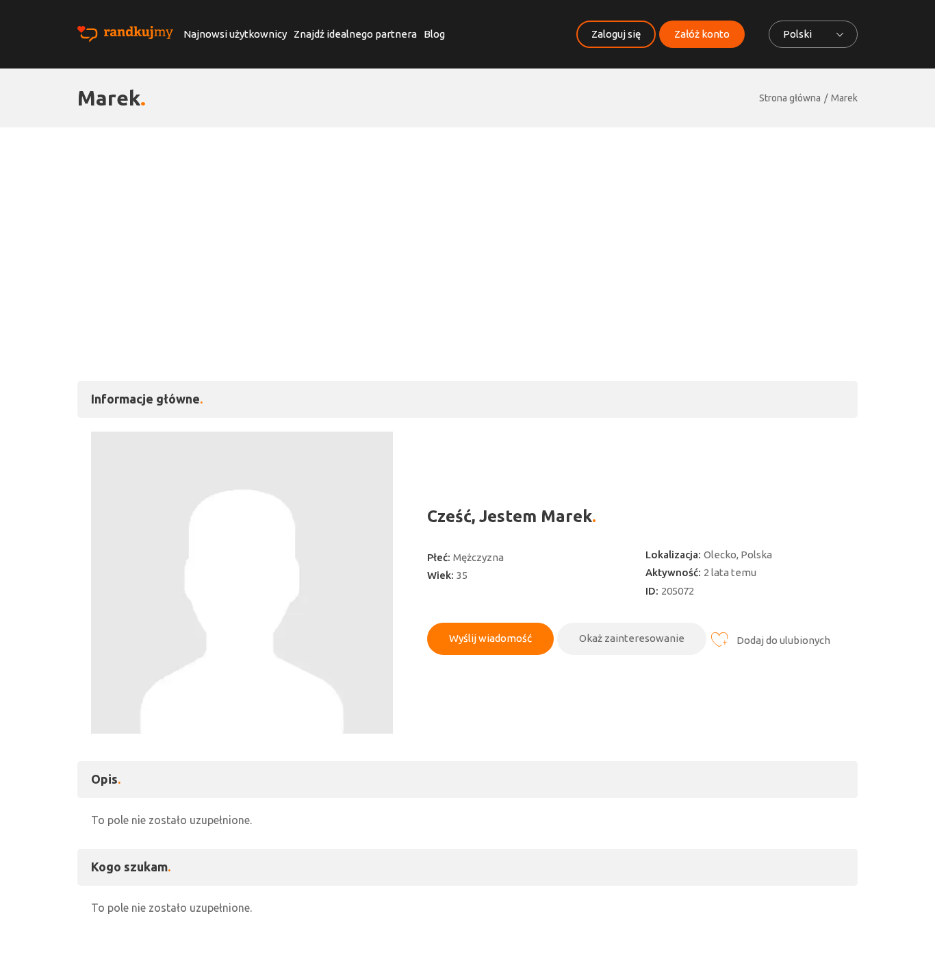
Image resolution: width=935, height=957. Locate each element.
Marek (844, 97)
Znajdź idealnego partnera (355, 34)
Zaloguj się (616, 34)
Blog (434, 34)
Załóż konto (702, 34)
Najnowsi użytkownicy (235, 34)
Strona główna (790, 97)
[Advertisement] (467, 230)
